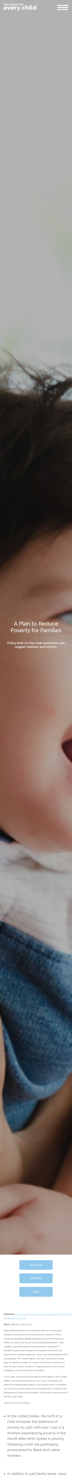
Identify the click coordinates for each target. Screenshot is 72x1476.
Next (36, 1291)
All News (36, 1278)
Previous (36, 1264)
